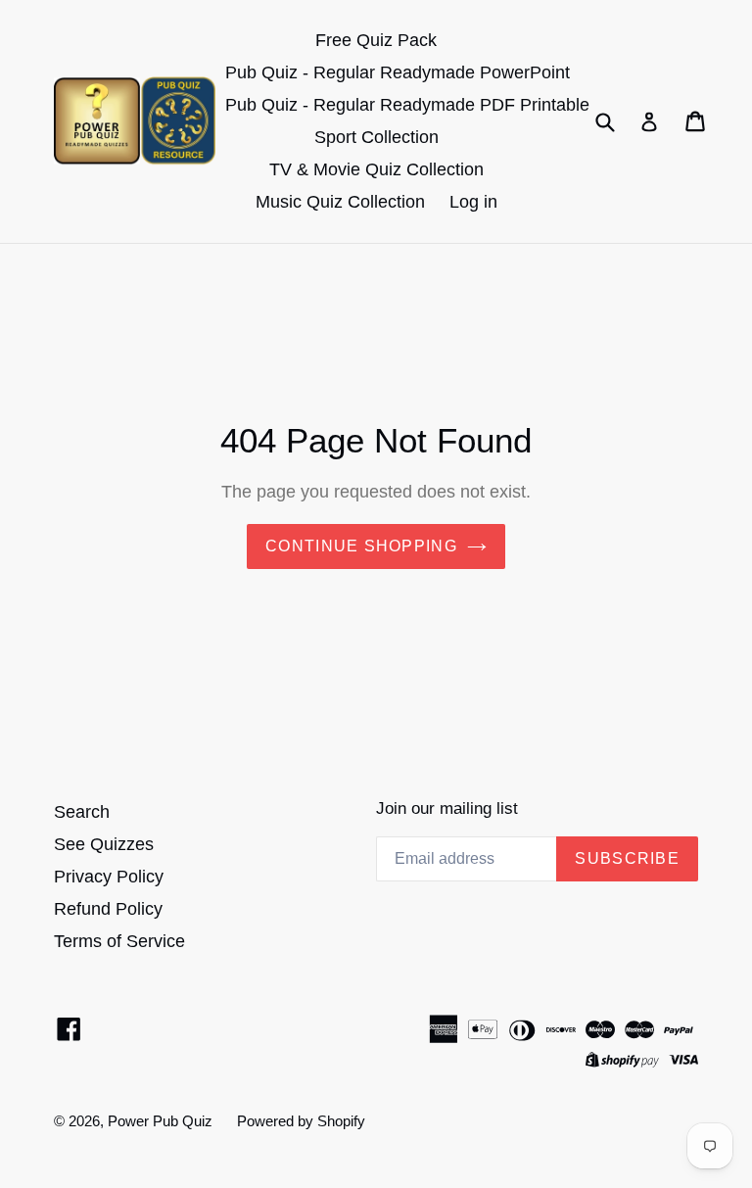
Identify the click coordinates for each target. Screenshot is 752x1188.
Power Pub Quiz (160, 1121)
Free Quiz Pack (376, 40)
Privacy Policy (109, 876)
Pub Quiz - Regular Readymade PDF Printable (407, 105)
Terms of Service (119, 941)
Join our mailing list (447, 808)
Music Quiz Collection (340, 202)
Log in (473, 202)
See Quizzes (104, 844)
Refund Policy (108, 909)
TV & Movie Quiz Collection (376, 169)
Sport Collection (376, 137)
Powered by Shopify (301, 1121)
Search (82, 812)
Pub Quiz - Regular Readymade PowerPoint (397, 72)
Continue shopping (361, 546)
